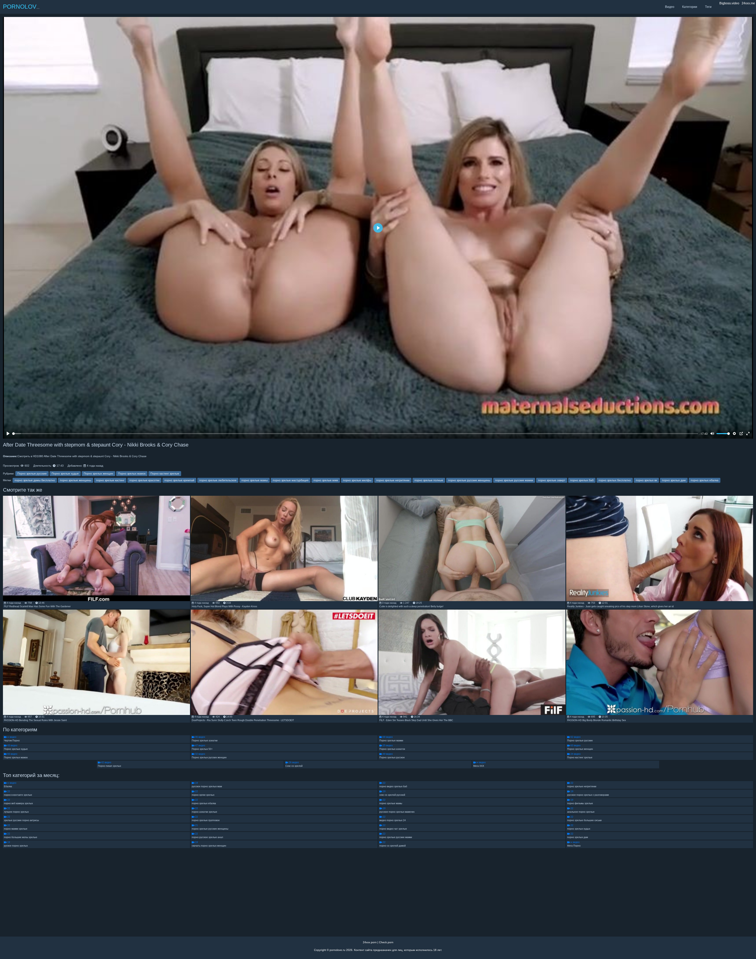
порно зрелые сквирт (551, 480)
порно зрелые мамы (254, 480)
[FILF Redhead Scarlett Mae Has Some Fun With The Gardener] (96, 548)
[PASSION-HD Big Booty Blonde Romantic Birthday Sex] (659, 662)
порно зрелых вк (646, 480)
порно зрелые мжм (325, 480)
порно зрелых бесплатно (614, 480)
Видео (669, 6)
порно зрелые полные (428, 480)
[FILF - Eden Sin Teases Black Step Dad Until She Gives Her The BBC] (471, 662)
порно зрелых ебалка (704, 480)
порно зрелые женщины (75, 480)
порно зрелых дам (674, 480)
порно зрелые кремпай (179, 480)
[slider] (355, 433)
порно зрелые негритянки (393, 480)
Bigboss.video (729, 3)
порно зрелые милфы (357, 480)
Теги (708, 6)
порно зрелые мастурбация (291, 480)
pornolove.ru (337, 950)
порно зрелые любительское (217, 480)
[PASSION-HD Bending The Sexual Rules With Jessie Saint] (96, 662)
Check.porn (386, 942)
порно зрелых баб (582, 480)
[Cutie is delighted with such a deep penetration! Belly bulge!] (471, 548)
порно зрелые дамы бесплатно (35, 480)
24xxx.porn (370, 942)
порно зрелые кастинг (110, 480)
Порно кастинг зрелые (164, 473)
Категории (689, 6)
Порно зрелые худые (65, 473)
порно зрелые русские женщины (469, 480)
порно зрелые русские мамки (514, 480)
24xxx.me (748, 3)
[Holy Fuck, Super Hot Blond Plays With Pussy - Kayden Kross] (284, 548)
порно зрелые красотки (144, 480)
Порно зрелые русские (32, 473)
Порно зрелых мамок (131, 473)
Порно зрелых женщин (98, 473)
